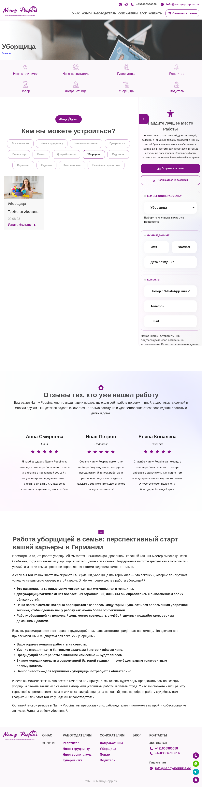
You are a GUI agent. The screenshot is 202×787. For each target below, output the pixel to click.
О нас (76, 13)
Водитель (23, 165)
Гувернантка (117, 143)
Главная (6, 53)
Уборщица (93, 154)
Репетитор (18, 154)
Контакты (156, 13)
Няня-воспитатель (86, 143)
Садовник (118, 154)
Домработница (66, 154)
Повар (41, 154)
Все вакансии (20, 143)
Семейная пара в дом (106, 165)
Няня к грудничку (52, 143)
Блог (143, 13)
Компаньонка (72, 165)
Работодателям (105, 13)
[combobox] (170, 208)
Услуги (87, 13)
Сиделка (46, 165)
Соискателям (128, 13)
